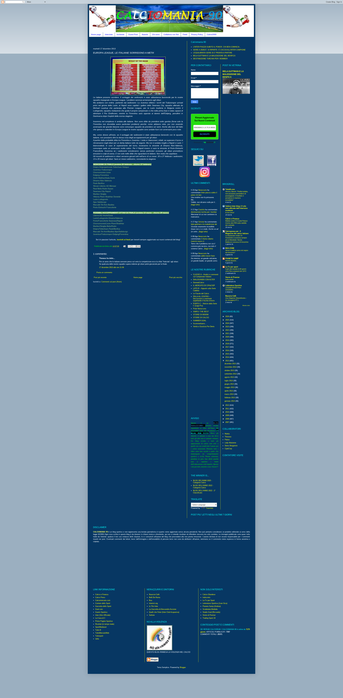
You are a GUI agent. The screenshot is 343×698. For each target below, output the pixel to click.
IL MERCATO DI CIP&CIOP (204, 285)
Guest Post (133, 34)
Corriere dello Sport (102, 603)
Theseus (228, 437)
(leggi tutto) (195, 205)
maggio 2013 (230, 387)
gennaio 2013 (230, 401)
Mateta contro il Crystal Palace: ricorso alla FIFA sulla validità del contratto (236, 223)
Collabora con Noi (171, 34)
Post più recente (100, 277)
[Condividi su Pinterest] (139, 246)
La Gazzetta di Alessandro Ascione (162, 609)
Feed (185, 34)
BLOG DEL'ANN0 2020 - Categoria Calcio (202, 481)
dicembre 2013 (230, 364)
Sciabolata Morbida (210, 609)
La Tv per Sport (209, 600)
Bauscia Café (154, 594)
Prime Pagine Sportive (104, 621)
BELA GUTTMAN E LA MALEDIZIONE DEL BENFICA (214, 56)
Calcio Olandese (209, 594)
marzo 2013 (229, 394)
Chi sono (156, 34)
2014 (227, 357)
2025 (227, 320)
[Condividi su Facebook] (136, 246)
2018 (227, 344)
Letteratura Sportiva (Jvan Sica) (215, 603)
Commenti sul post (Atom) (111, 282)
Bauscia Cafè (230, 296)
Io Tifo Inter (153, 606)
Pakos (227, 440)
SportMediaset (101, 627)
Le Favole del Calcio (201, 293)
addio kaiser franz (208, 256)
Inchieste (120, 34)
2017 (227, 347)
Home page (96, 34)
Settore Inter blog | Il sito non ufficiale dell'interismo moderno (236, 208)
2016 (227, 350)
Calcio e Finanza (232, 219)
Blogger (183, 667)
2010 (227, 412)
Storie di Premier (232, 277)
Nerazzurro (202, 190)
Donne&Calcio (198, 283)
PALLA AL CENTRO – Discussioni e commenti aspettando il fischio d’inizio (204, 298)
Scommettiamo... (199, 324)
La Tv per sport (231, 267)
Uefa (97, 639)
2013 (227, 361)
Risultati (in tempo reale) (104, 624)
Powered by (198, 142)
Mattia (227, 434)
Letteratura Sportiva (233, 285)
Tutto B (98, 630)
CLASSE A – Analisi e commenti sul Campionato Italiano (205, 275)
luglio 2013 (229, 381)
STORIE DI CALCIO (201, 317)
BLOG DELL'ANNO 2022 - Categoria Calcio (203, 486)
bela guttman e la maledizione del (204, 224)
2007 (227, 422)
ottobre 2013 (230, 370)
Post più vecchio (175, 277)
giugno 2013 (229, 384)
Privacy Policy (197, 34)
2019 (227, 340)
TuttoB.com (230, 189)
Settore (152, 615)
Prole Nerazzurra (199, 309)
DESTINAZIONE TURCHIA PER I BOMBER (210, 59)
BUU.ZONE (229, 248)
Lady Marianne (230, 443)
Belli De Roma (154, 597)
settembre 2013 (231, 374)
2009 (227, 415)
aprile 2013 (229, 391)
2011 (227, 409)
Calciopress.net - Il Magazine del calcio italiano (237, 232)
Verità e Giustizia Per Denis (204, 326)
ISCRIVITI (204, 134)
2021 (227, 333)
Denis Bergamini (231, 446)
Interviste (109, 34)
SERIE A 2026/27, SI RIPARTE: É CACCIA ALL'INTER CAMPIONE (219, 50)
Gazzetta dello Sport (103, 606)
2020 (227, 337)
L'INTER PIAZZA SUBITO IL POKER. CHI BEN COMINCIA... (217, 47)
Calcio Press (100, 597)
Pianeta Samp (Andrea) (212, 606)
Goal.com (99, 609)
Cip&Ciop (228, 449)
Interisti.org (153, 603)
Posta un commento (104, 272)
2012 (227, 405)
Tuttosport (99, 636)
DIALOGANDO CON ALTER (204, 280)
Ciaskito (201, 210)
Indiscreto (206, 597)
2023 (227, 327)
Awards (145, 34)
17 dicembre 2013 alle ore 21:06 (111, 267)
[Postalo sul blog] (131, 246)
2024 (227, 323)
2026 (227, 316)
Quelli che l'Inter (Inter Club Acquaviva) (164, 612)
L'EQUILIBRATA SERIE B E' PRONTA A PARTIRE (212, 53)
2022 (227, 330)
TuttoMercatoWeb (102, 633)
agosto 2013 (230, 377)
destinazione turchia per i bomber (204, 212)
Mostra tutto (246, 305)
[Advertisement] (142, 42)
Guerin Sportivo (101, 612)
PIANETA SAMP (231, 259)
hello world (229, 279)
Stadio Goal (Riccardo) (211, 612)
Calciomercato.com (102, 600)
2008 (227, 419)
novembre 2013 (231, 367)
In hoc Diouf (229, 213)
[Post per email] (124, 246)
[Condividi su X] (134, 246)
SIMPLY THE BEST (201, 312)
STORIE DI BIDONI (200, 315)
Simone (201, 222)
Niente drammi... (231, 261)
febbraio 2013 (230, 398)
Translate (209, 508)
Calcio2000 (211, 34)
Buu (150, 600)
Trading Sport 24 (209, 618)
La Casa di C (100, 618)
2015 (227, 354)
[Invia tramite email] (129, 246)
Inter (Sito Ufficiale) (102, 615)
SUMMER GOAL (199, 321)
